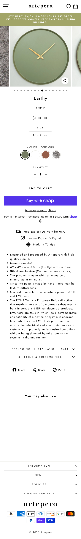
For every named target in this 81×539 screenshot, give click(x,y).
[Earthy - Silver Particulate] (25, 446)
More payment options (40, 210)
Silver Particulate (56, 155)
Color (40, 146)
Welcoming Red (45, 155)
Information (39, 465)
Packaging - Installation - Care (40, 349)
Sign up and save (39, 493)
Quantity (40, 167)
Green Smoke (25, 155)
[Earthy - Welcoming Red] (20, 446)
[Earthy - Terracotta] (15, 446)
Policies (39, 484)
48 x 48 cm (40, 135)
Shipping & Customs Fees (40, 357)
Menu (39, 475)
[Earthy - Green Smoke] (10, 446)
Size (40, 127)
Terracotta (35, 155)
